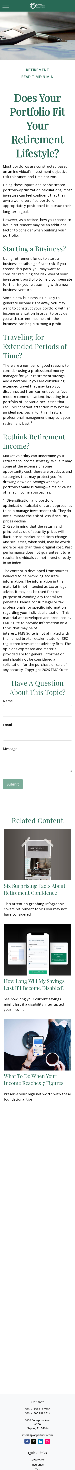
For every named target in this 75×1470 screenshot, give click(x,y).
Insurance (38, 1464)
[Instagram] (47, 1441)
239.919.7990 (42, 1409)
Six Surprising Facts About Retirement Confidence (34, 889)
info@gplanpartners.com (37, 1435)
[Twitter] (33, 1441)
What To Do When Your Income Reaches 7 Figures (33, 1079)
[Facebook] (27, 1441)
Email (7, 724)
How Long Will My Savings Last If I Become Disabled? (34, 984)
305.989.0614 (42, 1413)
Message (10, 748)
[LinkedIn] (40, 1441)
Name (8, 701)
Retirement (37, 1460)
